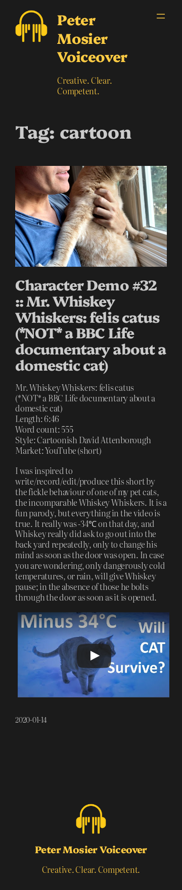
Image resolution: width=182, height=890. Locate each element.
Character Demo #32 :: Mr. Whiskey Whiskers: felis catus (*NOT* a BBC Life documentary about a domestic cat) (90, 324)
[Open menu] (161, 16)
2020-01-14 (31, 720)
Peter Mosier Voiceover (92, 37)
